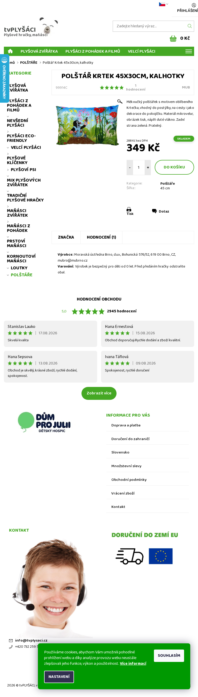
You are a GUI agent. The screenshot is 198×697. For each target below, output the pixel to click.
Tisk (130, 214)
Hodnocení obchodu (99, 299)
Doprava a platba (126, 425)
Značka (66, 237)
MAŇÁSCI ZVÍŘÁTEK (17, 213)
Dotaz (164, 211)
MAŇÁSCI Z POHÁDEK (18, 228)
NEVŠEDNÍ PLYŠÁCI (17, 123)
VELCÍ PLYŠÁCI (141, 51)
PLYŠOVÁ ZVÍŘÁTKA (39, 51)
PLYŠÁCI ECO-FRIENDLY (21, 138)
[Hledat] (190, 26)
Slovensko (120, 452)
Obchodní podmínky (129, 479)
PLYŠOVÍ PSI (23, 169)
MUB (186, 87)
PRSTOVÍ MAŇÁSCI (16, 243)
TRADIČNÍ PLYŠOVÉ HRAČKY (25, 197)
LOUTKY (19, 268)
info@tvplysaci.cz (31, 640)
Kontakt (118, 507)
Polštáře (167, 184)
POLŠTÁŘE (21, 275)
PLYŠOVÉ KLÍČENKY (17, 160)
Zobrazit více (99, 393)
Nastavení (59, 677)
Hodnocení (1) (101, 237)
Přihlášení (187, 10)
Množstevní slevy (126, 466)
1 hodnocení (135, 88)
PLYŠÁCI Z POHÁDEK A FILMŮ (92, 51)
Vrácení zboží (123, 493)
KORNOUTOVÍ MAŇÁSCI (21, 258)
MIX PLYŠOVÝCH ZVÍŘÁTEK (24, 182)
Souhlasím (169, 655)
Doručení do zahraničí (130, 439)
